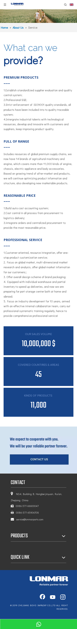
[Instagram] (63, 597)
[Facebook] (42, 597)
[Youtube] (52, 597)
